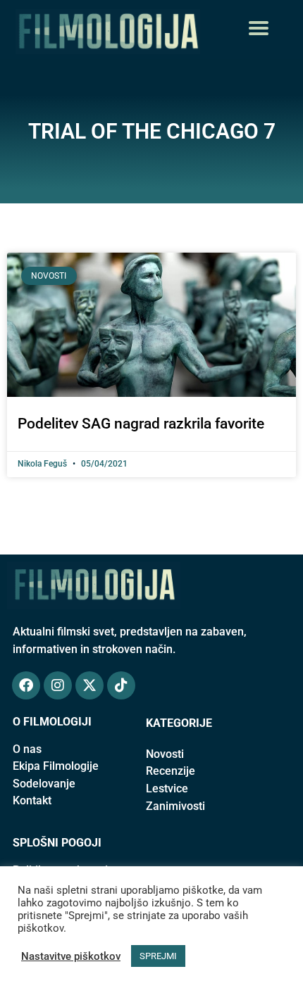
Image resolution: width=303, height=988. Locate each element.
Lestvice (167, 788)
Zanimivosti (175, 806)
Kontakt (32, 800)
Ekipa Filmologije (56, 766)
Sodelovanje (44, 783)
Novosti (165, 754)
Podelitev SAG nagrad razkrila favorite (141, 423)
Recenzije (170, 771)
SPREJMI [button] (158, 956)
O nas (27, 749)
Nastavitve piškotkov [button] (70, 956)
